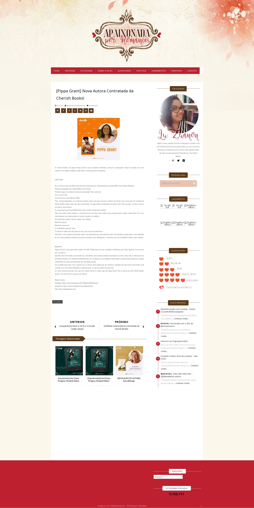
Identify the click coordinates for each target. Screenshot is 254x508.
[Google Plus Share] (69, 110)
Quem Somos (124, 70)
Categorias (86, 70)
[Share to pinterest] (80, 110)
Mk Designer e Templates (137, 506)
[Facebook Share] (63, 110)
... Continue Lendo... (180, 318)
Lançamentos (158, 70)
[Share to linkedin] (85, 110)
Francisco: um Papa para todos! (174, 341)
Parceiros (176, 70)
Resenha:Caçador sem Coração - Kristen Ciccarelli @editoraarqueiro (178, 310)
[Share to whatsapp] (74, 110)
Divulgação (57, 302)
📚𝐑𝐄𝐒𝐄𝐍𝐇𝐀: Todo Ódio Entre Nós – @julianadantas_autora (177, 375)
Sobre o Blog (105, 70)
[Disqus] (100, 423)
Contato (192, 70)
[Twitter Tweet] (57, 110)
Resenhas (70, 70)
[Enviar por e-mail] (91, 110)
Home (57, 70)
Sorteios (141, 70)
